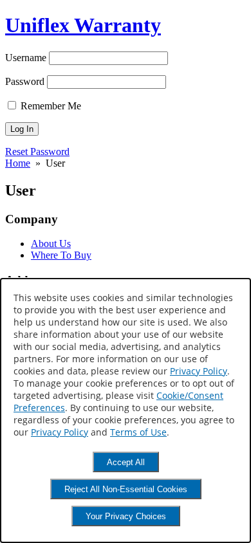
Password (24, 81)
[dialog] (125, 410)
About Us (51, 243)
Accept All (126, 462)
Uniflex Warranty (83, 25)
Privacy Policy (198, 371)
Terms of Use (138, 432)
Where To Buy (61, 255)
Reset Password (37, 151)
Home (17, 163)
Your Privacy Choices (126, 516)
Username (25, 57)
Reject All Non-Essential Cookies (125, 489)
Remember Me (49, 105)
